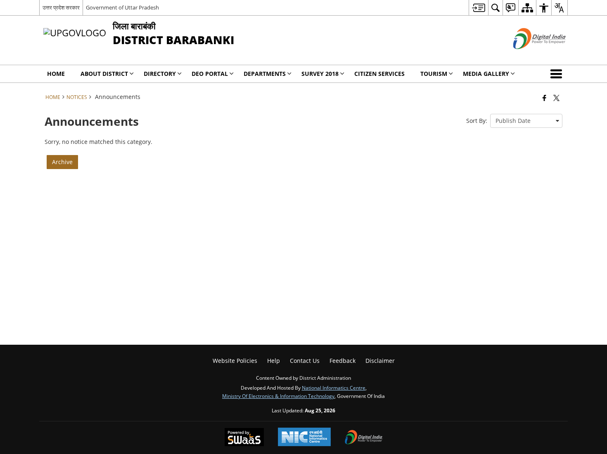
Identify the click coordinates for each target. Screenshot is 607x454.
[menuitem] (478, 7)
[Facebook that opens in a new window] (544, 97)
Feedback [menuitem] (343, 361)
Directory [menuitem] (160, 74)
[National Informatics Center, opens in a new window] (304, 437)
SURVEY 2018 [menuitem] (320, 74)
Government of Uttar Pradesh (122, 7)
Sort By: (476, 121)
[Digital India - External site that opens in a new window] (529, 56)
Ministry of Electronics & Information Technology (278, 396)
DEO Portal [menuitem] (210, 74)
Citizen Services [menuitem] (379, 74)
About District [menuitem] (104, 74)
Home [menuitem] (56, 74)
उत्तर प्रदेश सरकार (61, 7)
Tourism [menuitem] (433, 74)
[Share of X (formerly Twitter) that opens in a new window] (556, 97)
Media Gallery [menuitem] (486, 74)
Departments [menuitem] (265, 74)
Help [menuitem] (273, 361)
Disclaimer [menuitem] (380, 361)
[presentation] (526, 121)
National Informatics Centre (333, 387)
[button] (558, 73)
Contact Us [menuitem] (305, 361)
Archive (62, 162)
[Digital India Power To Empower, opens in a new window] (364, 438)
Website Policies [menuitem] (235, 361)
